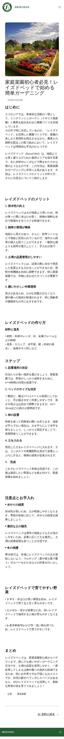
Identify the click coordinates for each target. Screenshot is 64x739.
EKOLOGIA (22, 7)
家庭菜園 (21, 694)
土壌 (9, 694)
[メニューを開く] (60, 7)
